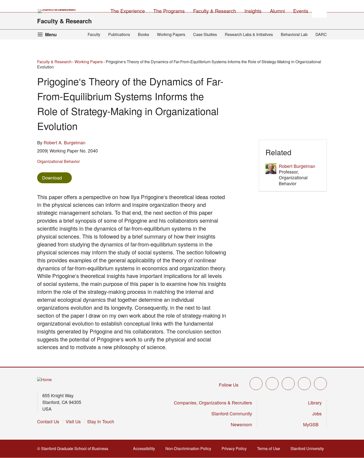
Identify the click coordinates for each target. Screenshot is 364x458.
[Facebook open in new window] (272, 383)
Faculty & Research (64, 21)
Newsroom (241, 424)
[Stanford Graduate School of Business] (57, 11)
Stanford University (308, 448)
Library (315, 402)
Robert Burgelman (297, 166)
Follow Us (228, 384)
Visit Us (73, 421)
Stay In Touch (100, 421)
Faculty (94, 34)
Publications (119, 34)
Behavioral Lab (294, 34)
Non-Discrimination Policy (189, 448)
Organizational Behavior (58, 161)
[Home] (44, 379)
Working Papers (171, 34)
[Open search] (319, 10)
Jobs (317, 413)
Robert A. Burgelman (64, 142)
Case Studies (205, 34)
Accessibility (145, 448)
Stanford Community (231, 413)
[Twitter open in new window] (256, 383)
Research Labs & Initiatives (249, 34)
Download (52, 177)
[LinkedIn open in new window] (320, 383)
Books (143, 34)
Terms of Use (270, 448)
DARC (321, 34)
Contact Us (48, 421)
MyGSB (312, 424)
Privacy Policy (236, 448)
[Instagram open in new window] (288, 383)
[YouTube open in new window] (304, 383)
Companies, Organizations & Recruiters (213, 402)
